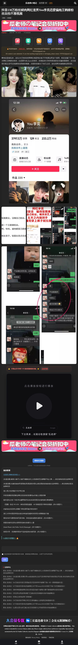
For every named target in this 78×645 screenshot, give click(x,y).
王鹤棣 (9, 18)
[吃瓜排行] (17, 41)
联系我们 (44, 637)
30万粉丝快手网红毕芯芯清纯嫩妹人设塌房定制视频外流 (33, 600)
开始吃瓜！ (5, 32)
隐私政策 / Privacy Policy (32, 637)
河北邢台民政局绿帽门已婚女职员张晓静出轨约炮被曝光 (33, 593)
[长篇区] (28, 41)
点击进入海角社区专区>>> (11, 474)
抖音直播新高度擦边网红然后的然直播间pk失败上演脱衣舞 (24, 495)
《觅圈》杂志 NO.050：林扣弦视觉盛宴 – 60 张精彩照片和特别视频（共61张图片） (33, 504)
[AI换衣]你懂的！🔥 (10, 538)
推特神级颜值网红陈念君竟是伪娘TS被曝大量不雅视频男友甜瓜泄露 (37, 590)
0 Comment (27, 32)
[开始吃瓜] (39, 41)
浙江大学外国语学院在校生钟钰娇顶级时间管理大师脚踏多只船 (26, 513)
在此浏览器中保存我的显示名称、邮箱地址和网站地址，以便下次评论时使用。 (29, 554)
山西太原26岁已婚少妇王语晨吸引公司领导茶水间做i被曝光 (34, 607)
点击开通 (45, 369)
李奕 (3, 18)
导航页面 (51, 637)
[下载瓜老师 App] (51, 3)
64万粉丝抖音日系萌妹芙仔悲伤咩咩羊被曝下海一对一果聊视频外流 (37, 582)
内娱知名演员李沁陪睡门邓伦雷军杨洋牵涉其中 (20, 509)
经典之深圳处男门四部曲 (22, 597)
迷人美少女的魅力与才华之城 (14, 491)
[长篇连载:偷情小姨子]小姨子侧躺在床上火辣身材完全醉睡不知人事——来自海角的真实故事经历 (38, 479)
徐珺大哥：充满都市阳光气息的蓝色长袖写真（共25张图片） (25, 532)
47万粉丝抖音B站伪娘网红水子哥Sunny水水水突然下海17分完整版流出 (38, 586)
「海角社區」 (22, 49)
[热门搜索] (60, 41)
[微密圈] (50, 41)
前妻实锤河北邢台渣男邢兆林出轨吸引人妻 (18, 523)
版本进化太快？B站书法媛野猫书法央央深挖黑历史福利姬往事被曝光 (28, 500)
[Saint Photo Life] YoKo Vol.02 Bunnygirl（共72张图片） (22, 527)
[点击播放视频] (39, 406)
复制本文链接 (39, 460)
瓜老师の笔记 (31, 3)
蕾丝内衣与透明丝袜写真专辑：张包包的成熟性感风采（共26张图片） (28, 518)
